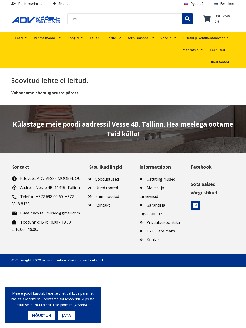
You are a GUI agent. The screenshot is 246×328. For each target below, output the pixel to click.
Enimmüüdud (107, 196)
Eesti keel (227, 3)
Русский (197, 3)
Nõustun (41, 315)
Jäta (66, 315)
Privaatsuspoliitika (163, 222)
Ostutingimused (161, 179)
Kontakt (102, 205)
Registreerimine (30, 3)
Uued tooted (106, 187)
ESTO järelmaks (161, 231)
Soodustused (107, 179)
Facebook (195, 205)
